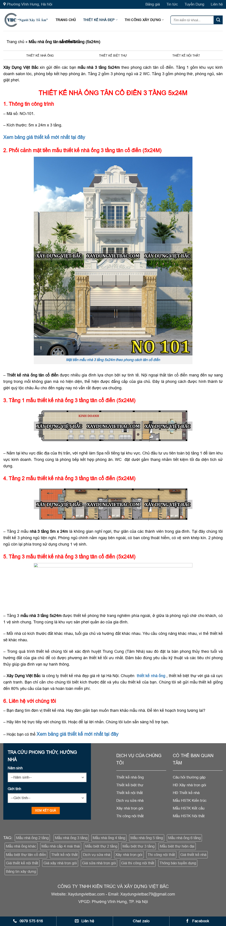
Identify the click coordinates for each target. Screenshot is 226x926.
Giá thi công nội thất (137, 863)
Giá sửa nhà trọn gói (99, 863)
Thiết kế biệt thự (113, 55)
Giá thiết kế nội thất (22, 863)
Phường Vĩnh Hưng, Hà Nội (29, 4)
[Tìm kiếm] (218, 19)
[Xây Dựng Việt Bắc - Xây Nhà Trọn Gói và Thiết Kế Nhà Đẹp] (26, 20)
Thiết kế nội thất (186, 55)
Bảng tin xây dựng (21, 871)
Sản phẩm (68, 42)
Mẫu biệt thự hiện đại (177, 846)
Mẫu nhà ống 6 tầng (184, 838)
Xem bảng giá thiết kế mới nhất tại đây (44, 137)
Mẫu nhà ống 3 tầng (71, 838)
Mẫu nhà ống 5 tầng (146, 838)
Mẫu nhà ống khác (21, 846)
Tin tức (172, 4)
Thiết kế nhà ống (40, 55)
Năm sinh (15, 768)
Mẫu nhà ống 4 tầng (109, 838)
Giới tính (14, 789)
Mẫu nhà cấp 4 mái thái (60, 846)
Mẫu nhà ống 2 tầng (32, 838)
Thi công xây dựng (143, 20)
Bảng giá (152, 4)
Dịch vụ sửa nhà (96, 855)
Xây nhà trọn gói (128, 855)
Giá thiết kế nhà (193, 855)
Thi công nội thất (161, 855)
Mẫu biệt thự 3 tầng (138, 846)
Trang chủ (66, 20)
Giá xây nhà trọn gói (60, 863)
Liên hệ (217, 4)
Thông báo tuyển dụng (178, 863)
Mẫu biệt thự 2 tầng (101, 846)
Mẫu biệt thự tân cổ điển (26, 855)
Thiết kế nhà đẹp (99, 20)
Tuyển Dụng (194, 4)
